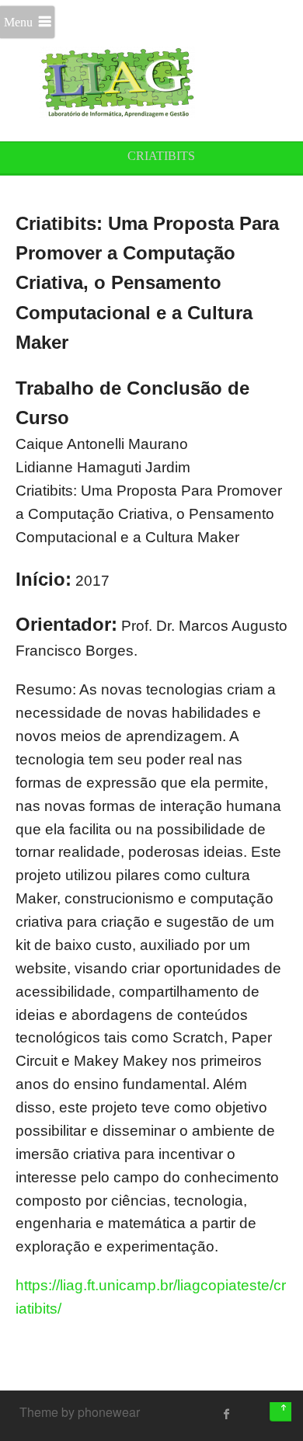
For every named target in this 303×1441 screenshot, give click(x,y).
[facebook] (227, 1413)
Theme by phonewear (79, 1412)
